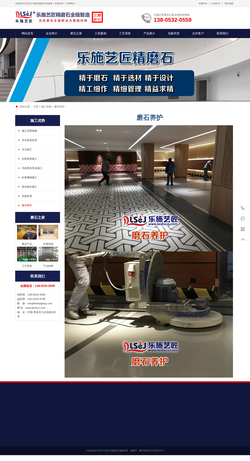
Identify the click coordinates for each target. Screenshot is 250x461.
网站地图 (229, 3)
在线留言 (216, 3)
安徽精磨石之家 (162, 407)
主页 (35, 106)
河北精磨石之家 (142, 407)
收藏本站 (203, 3)
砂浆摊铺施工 (29, 177)
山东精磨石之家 (39, 407)
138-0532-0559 (243, 208)
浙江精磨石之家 (121, 407)
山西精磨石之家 (80, 407)
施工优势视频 (29, 130)
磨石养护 (59, 106)
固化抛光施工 (29, 186)
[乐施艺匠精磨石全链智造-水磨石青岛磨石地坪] (59, 17)
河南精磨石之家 (60, 407)
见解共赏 (174, 33)
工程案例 (100, 33)
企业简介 (51, 33)
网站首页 (27, 33)
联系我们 (222, 33)
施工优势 (46, 106)
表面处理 (27, 196)
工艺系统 (125, 33)
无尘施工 (27, 149)
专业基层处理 (29, 140)
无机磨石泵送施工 (32, 168)
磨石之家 (76, 33)
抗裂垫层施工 (29, 158)
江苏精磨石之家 (101, 407)
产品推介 (149, 33)
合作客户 (198, 33)
